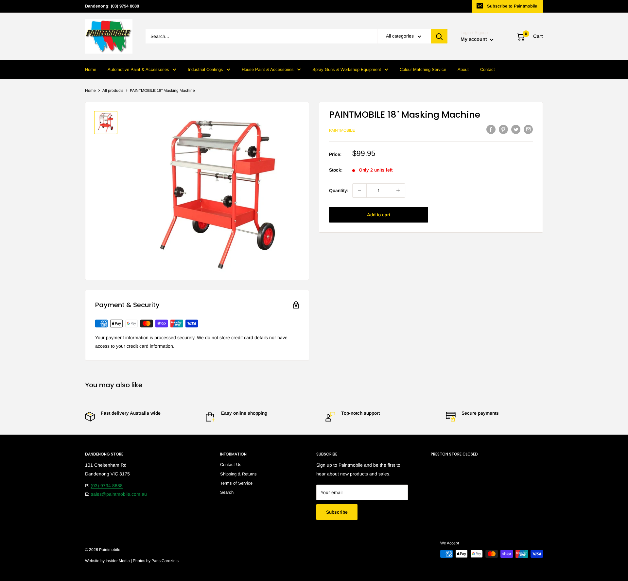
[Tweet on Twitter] (515, 129)
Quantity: (338, 190)
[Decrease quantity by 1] (359, 190)
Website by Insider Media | (109, 560)
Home (90, 69)
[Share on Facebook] (491, 129)
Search (227, 492)
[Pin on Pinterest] (503, 129)
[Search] (439, 36)
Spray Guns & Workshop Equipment (346, 69)
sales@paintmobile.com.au (119, 494)
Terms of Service (236, 483)
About (463, 69)
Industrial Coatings (205, 69)
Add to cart (378, 214)
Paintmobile (342, 130)
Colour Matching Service (423, 69)
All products (112, 90)
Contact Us (230, 464)
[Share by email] (528, 129)
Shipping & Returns (238, 474)
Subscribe (337, 512)
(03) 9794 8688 (107, 485)
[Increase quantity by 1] (398, 190)
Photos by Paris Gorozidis (156, 560)
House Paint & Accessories (268, 69)
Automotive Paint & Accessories (138, 69)
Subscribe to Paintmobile (512, 6)
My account (474, 39)
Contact (487, 69)
